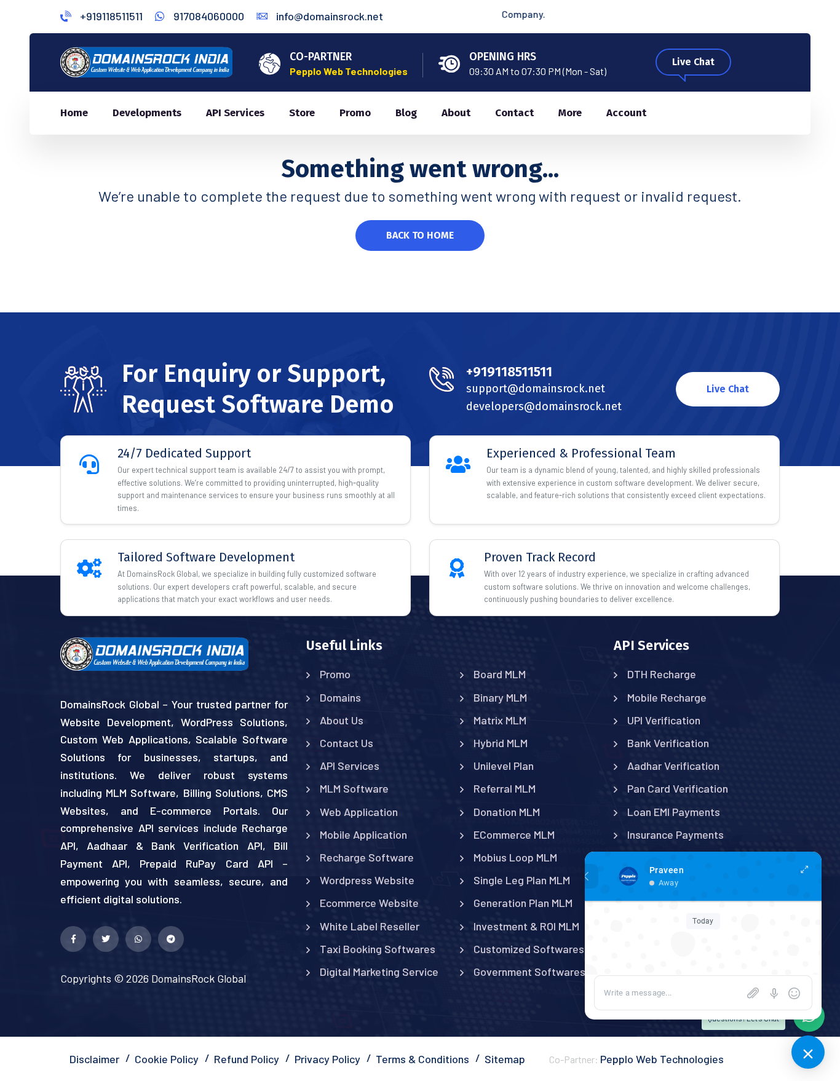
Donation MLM (506, 811)
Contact (514, 112)
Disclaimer (94, 1059)
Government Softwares (529, 971)
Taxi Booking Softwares (377, 949)
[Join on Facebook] (73, 939)
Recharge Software (367, 857)
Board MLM (499, 674)
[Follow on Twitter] (106, 939)
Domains (340, 697)
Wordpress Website (367, 880)
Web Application (359, 811)
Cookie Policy (167, 1059)
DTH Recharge (661, 674)
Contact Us (346, 743)
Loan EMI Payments (673, 811)
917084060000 (207, 16)
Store (302, 112)
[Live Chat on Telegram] (171, 939)
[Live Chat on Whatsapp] (138, 939)
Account (626, 112)
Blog (406, 112)
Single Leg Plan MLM (521, 880)
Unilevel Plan (503, 765)
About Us (341, 720)
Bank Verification (668, 743)
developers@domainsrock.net (544, 406)
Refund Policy (246, 1059)
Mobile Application (363, 834)
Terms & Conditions (422, 1059)
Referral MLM (504, 788)
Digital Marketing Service (379, 971)
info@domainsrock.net (328, 16)
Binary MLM (500, 697)
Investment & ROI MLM (526, 926)
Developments (147, 112)
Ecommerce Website (369, 902)
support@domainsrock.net (535, 388)
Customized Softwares (528, 949)
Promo (355, 112)
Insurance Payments (675, 834)
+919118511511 (110, 16)
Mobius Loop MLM (515, 857)
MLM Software (354, 788)
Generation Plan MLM (523, 902)
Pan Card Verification (677, 788)
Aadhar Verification (673, 765)
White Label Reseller (369, 926)
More (570, 112)
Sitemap (505, 1059)
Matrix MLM (499, 720)
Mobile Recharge (667, 697)
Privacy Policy (327, 1059)
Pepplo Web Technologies (662, 1059)
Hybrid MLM (500, 743)
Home (74, 112)
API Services (235, 112)
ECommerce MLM (514, 834)
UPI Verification (663, 720)
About (456, 112)
